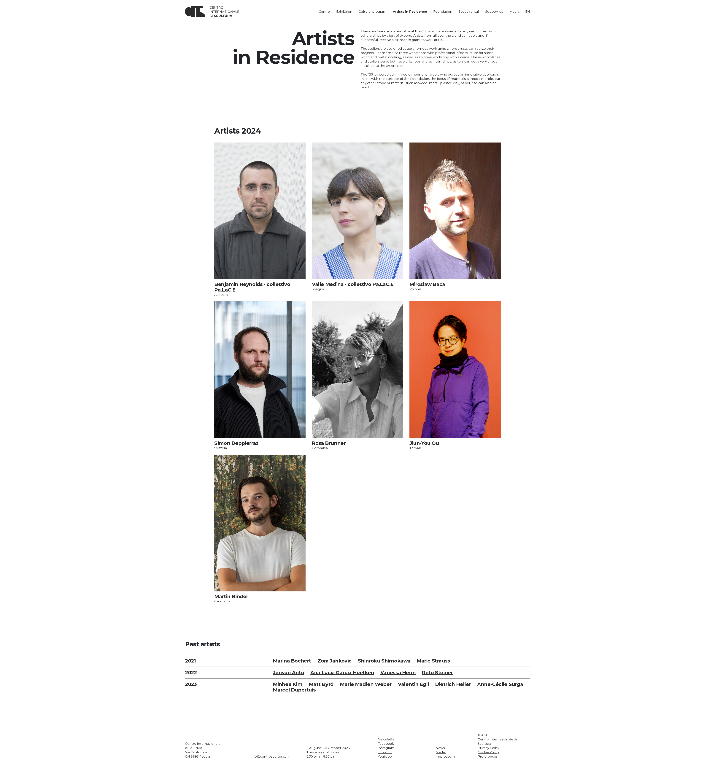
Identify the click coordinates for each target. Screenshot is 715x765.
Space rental (469, 11)
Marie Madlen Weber (366, 684)
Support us (494, 11)
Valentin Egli (413, 684)
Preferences (488, 756)
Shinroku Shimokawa (384, 661)
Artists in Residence (410, 11)
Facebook (386, 743)
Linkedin (385, 752)
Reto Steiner (437, 673)
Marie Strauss (433, 661)
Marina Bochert (292, 661)
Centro (324, 11)
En (527, 11)
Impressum (445, 756)
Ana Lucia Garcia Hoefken (342, 673)
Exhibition (344, 11)
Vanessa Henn (398, 673)
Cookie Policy (488, 752)
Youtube (385, 756)
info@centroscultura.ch (270, 756)
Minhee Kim (288, 684)
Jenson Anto (288, 673)
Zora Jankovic (334, 661)
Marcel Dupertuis (294, 690)
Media (514, 11)
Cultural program (373, 11)
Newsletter (387, 739)
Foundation (442, 11)
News (440, 748)
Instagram (386, 748)
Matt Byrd (321, 684)
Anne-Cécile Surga (500, 684)
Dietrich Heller (453, 684)
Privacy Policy (488, 748)
